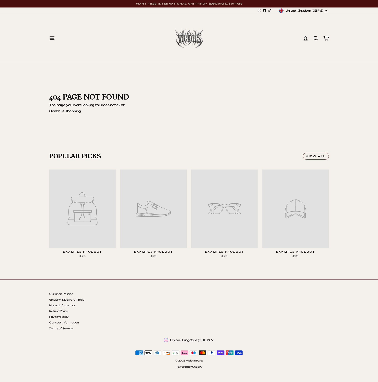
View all (316, 156)
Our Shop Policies (61, 293)
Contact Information (64, 322)
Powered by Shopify (189, 366)
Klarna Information (62, 305)
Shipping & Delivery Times (66, 299)
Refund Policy (58, 311)
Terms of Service (61, 328)
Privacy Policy (59, 316)
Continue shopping (65, 111)
